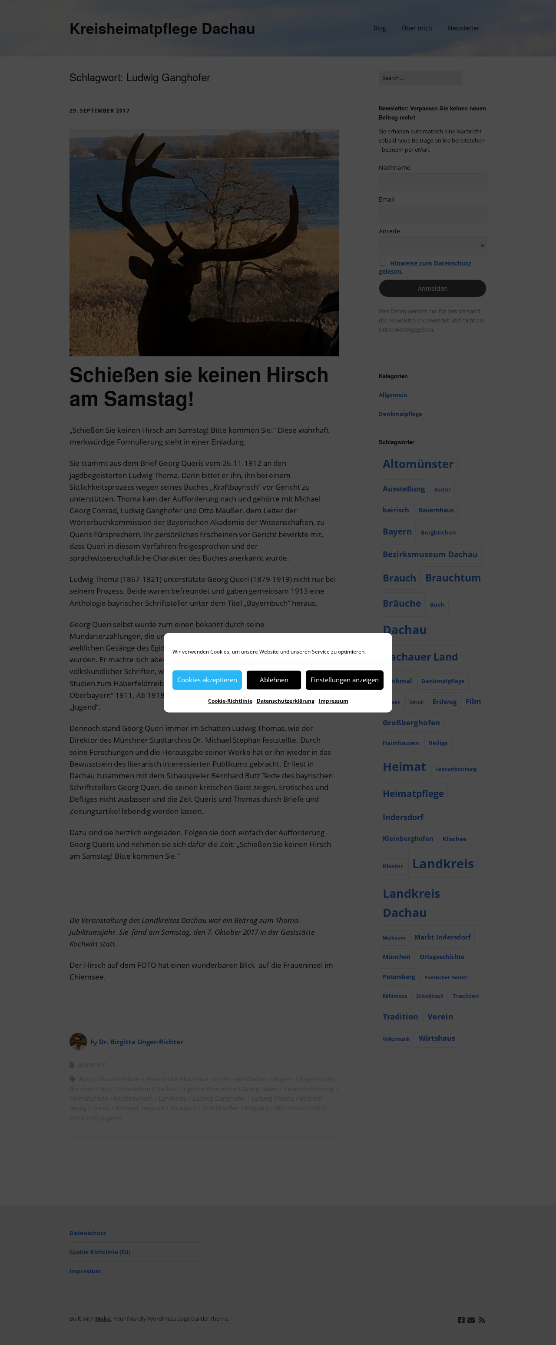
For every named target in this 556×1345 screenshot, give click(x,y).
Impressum (333, 700)
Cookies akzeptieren (207, 679)
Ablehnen (274, 679)
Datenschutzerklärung (285, 700)
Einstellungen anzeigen (345, 679)
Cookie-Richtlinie (230, 700)
